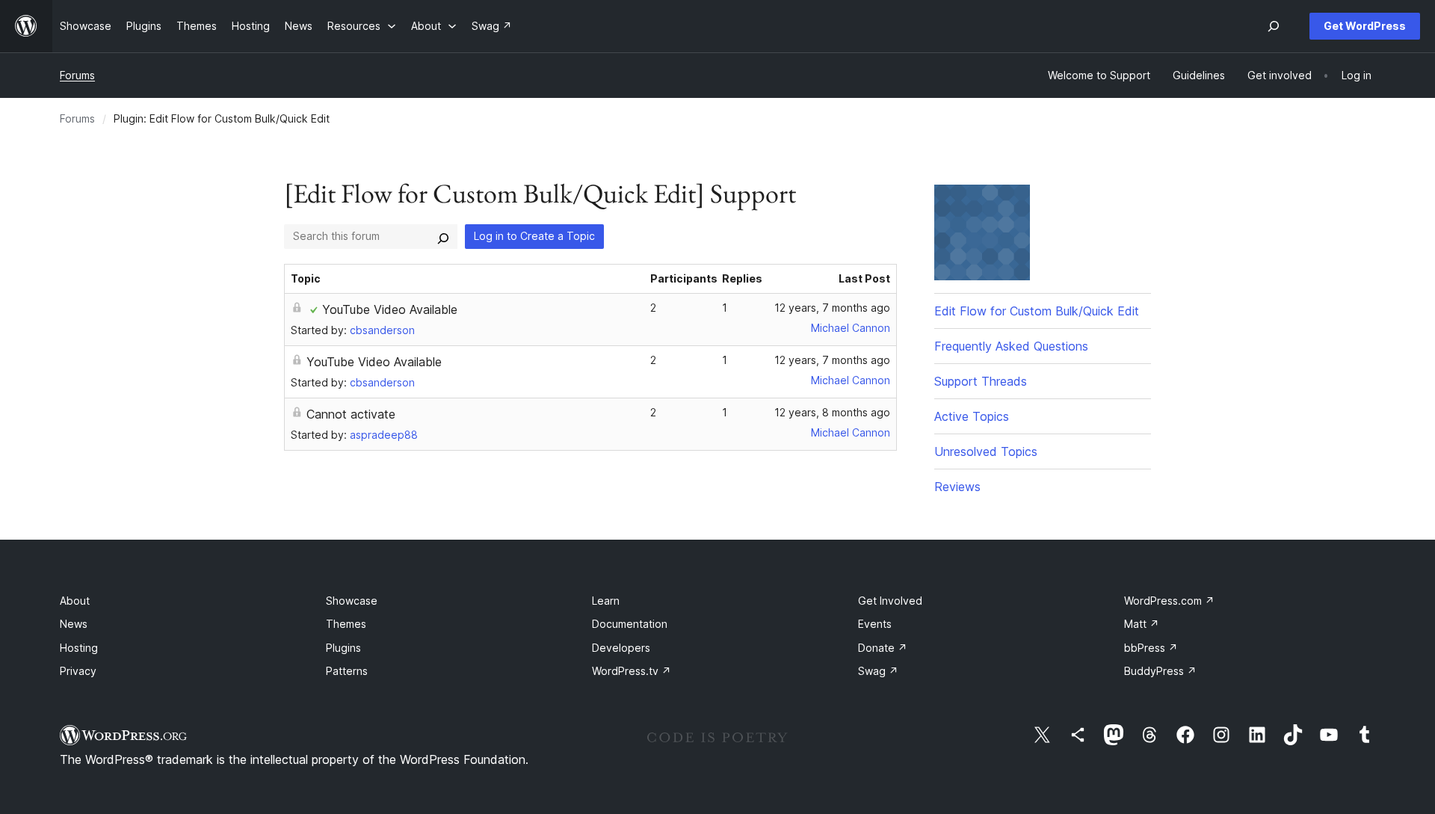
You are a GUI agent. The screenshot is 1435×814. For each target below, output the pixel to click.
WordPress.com (1169, 600)
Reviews (957, 486)
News (73, 623)
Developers (621, 647)
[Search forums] (443, 236)
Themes (346, 623)
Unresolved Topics (985, 451)
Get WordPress (1365, 25)
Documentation (629, 623)
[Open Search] (1273, 26)
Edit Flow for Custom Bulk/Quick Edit (1036, 310)
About (75, 600)
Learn (606, 600)
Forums (77, 75)
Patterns (347, 671)
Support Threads (980, 381)
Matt (1141, 623)
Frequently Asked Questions (1011, 346)
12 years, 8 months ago (832, 412)
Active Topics (971, 416)
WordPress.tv (631, 671)
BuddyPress (1160, 671)
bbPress (1151, 647)
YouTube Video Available (389, 309)
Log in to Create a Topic (534, 235)
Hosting (79, 647)
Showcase (351, 600)
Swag (878, 671)
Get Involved (890, 600)
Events (875, 623)
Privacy (78, 671)
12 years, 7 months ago (832, 307)
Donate (882, 647)
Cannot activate (350, 414)
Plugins (343, 647)
